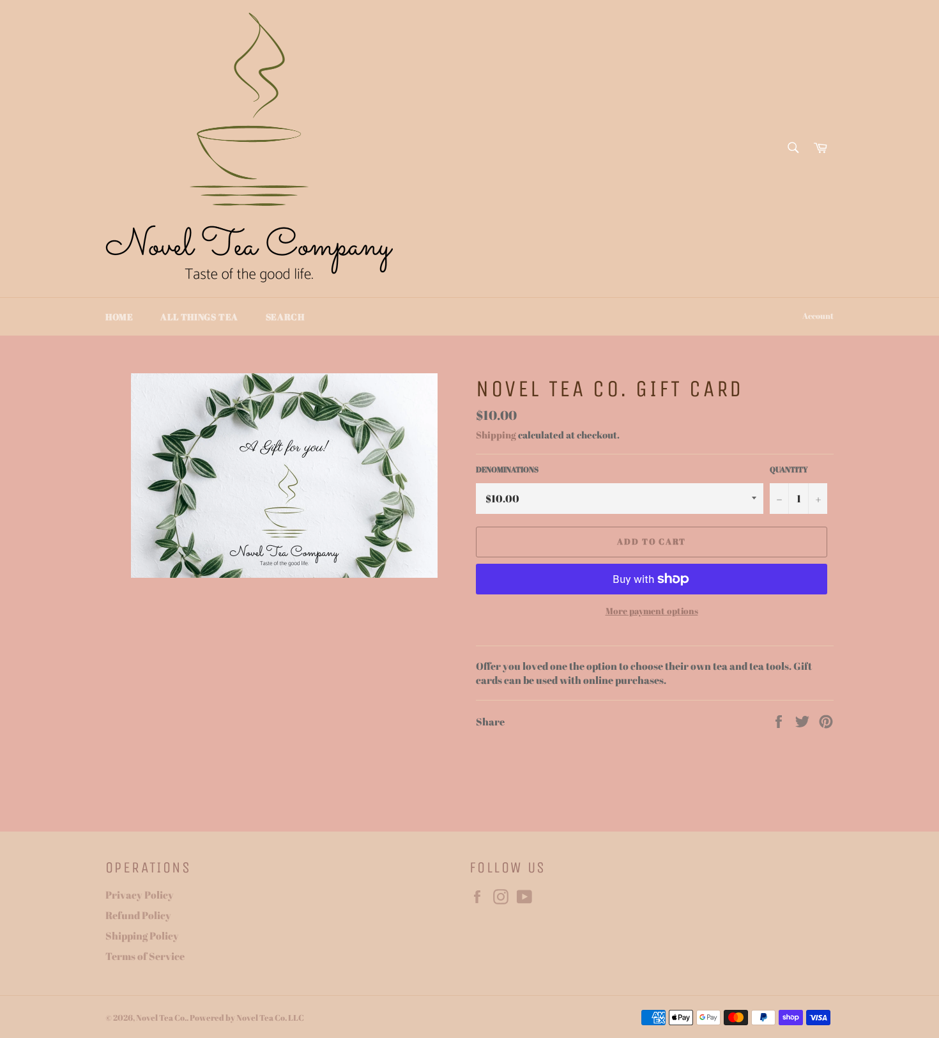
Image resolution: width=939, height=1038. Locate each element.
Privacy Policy (139, 895)
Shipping (496, 434)
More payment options (652, 611)
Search (285, 317)
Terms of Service (145, 956)
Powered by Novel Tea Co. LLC (247, 1017)
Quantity (789, 469)
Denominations (507, 469)
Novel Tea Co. (161, 1017)
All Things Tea (199, 317)
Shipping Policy (142, 936)
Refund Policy (138, 915)
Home (119, 317)
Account (818, 315)
